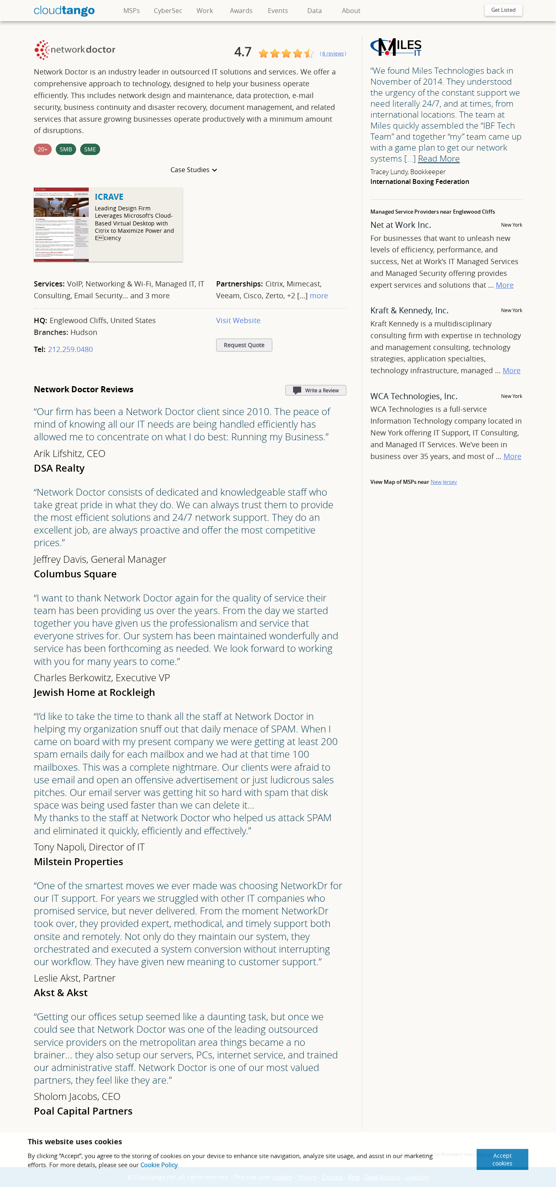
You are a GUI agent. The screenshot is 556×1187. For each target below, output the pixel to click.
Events (278, 10)
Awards (241, 10)
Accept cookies (502, 1159)
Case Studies (190, 169)
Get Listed (503, 9)
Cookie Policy (159, 1165)
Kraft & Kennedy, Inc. (409, 310)
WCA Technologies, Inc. (413, 396)
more (319, 295)
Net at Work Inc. (400, 224)
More (505, 285)
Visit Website (238, 320)
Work (205, 10)
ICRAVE (109, 196)
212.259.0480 (70, 349)
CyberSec (168, 10)
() (333, 53)
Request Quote (244, 345)
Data (314, 10)
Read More (439, 158)
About (351, 10)
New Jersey (444, 481)
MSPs (131, 10)
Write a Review (322, 390)
